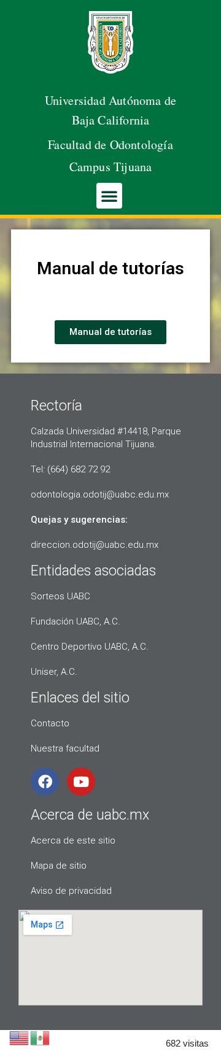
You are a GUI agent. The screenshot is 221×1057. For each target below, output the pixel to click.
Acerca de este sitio (73, 840)
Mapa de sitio (59, 865)
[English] (19, 1037)
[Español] (40, 1037)
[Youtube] (81, 781)
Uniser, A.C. (54, 671)
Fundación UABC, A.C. (75, 621)
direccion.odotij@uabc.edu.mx (94, 544)
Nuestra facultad (65, 748)
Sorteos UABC (60, 596)
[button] (109, 196)
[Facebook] (45, 781)
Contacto (50, 723)
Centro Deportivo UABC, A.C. (90, 646)
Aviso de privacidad (71, 890)
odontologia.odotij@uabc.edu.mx (100, 494)
